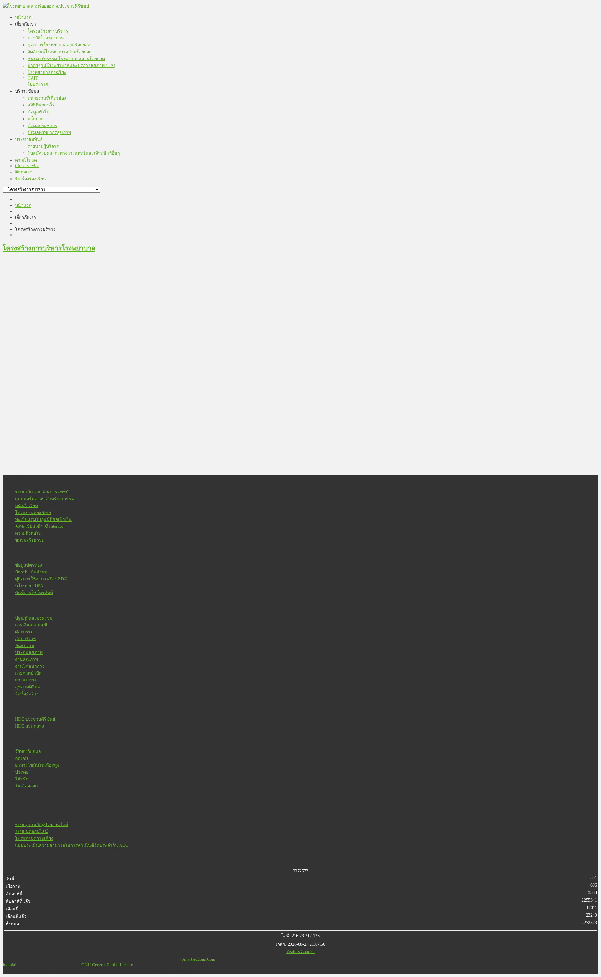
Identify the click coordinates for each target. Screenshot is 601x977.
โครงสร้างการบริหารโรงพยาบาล (49, 248)
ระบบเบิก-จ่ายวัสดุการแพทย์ (41, 492)
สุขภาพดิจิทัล (27, 687)
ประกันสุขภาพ (29, 652)
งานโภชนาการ (29, 666)
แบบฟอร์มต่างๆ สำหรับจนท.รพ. (45, 498)
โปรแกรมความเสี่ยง (34, 838)
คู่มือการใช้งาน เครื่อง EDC (41, 579)
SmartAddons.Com (198, 959)
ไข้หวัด (21, 779)
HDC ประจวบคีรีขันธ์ (35, 719)
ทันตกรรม (24, 645)
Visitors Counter (300, 951)
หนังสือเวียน (26, 505)
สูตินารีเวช (25, 638)
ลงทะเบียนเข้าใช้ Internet (39, 526)
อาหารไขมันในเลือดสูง (37, 765)
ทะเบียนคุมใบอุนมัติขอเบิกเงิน (43, 519)
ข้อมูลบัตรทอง (28, 565)
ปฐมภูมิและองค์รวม (33, 618)
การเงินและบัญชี (31, 625)
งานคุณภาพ (26, 659)
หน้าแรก (23, 205)
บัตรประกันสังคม (31, 572)
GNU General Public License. (107, 965)
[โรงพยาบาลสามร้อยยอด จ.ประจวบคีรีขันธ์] (46, 6)
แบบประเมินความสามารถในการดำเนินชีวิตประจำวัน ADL (71, 845)
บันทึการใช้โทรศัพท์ (34, 592)
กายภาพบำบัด (28, 673)
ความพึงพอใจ (28, 533)
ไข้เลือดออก (26, 786)
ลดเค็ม (21, 758)
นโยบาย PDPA (29, 586)
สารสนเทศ (25, 680)
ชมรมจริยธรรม (29, 540)
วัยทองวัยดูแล (28, 751)
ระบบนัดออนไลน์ (31, 831)
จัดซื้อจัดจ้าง (27, 694)
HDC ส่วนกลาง (29, 726)
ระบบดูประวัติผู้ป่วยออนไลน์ (41, 824)
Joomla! (10, 965)
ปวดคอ (21, 772)
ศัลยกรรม (24, 632)
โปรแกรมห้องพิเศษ (33, 512)
